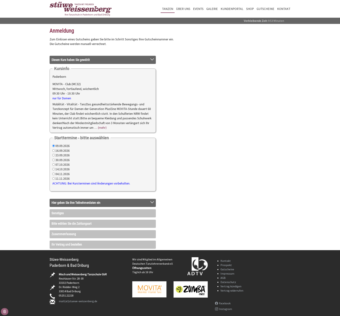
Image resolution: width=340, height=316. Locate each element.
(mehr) (102, 128)
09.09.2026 (62, 146)
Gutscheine (227, 269)
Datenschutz (228, 282)
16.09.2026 (62, 151)
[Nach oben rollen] (331, 307)
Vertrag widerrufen (231, 290)
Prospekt (226, 265)
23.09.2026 (62, 155)
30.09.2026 (62, 160)
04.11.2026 (62, 174)
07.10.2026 (62, 165)
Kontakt (225, 261)
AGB (223, 278)
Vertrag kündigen (230, 286)
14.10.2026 (62, 169)
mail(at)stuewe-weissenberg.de (78, 301)
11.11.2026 (62, 179)
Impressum (227, 273)
